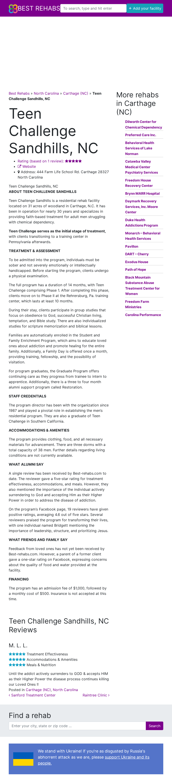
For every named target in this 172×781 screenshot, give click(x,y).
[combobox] (93, 8)
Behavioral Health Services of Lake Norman (139, 148)
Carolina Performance (143, 315)
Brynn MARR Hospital (142, 193)
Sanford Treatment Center (33, 695)
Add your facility (145, 8)
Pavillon (131, 246)
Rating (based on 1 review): (41, 161)
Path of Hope (135, 269)
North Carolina (46, 93)
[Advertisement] (86, 50)
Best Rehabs (39, 8)
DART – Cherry (137, 254)
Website (28, 166)
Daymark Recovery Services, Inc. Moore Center (141, 206)
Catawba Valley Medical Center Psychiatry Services (141, 167)
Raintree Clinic (95, 695)
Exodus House (136, 262)
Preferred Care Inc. (140, 135)
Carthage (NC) (75, 93)
